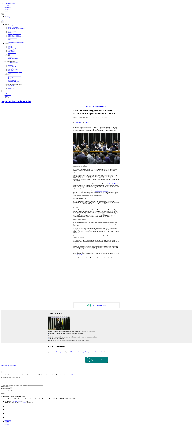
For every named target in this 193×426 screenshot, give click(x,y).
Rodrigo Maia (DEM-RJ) (101, 191)
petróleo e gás (86, 351)
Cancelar (7, 386)
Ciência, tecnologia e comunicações (16, 28)
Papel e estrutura (11, 51)
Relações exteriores (12, 38)
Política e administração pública (15, 36)
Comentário (78, 122)
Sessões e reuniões (12, 66)
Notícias (6, 96)
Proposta (87, 122)
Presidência (10, 47)
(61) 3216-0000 (22, 402)
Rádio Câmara (11, 77)
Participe (10, 73)
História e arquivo (12, 53)
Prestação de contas (12, 87)
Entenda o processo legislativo (15, 72)
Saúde (9, 39)
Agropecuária (11, 25)
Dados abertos (11, 88)
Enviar (2, 386)
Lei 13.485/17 (78, 254)
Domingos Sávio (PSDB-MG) (111, 183)
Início (6, 93)
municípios (70, 351)
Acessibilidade (8, 5)
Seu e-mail (3, 377)
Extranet (7, 424)
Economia (10, 32)
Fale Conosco (8, 7)
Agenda (9, 44)
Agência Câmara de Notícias (14, 76)
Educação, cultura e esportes (14, 34)
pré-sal (101, 351)
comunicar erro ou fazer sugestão (8, 365)
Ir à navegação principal (9, 3)
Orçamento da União (12, 69)
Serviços (10, 46)
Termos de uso (8, 421)
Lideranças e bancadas (13, 58)
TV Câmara (10, 78)
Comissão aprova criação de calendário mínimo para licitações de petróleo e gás (71, 331)
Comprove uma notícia (13, 82)
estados (51, 351)
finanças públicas (60, 351)
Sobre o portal (8, 420)
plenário (95, 351)
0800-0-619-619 (17, 401)
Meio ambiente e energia (13, 35)
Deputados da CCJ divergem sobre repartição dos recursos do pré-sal (68, 340)
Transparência (11, 85)
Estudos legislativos (12, 68)
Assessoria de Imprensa (13, 81)
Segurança (10, 40)
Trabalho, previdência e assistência (16, 42)
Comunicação (8, 95)
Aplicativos (7, 422)
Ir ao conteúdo (7, 1)
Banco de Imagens (12, 80)
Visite (9, 54)
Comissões (10, 65)
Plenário (9, 63)
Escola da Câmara (12, 50)
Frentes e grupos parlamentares (15, 59)
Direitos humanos (12, 31)
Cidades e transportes (13, 27)
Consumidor (10, 30)
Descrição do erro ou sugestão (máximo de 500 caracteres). (15, 385)
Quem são (10, 57)
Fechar (2, 393)
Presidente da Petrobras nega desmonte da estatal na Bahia (65, 333)
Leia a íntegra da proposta (99, 305)
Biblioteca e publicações (13, 49)
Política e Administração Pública (96, 106)
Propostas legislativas (13, 62)
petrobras (78, 351)
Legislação (10, 70)
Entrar (3, 20)
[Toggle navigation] (2, 22)
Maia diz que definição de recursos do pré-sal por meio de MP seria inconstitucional (72, 337)
